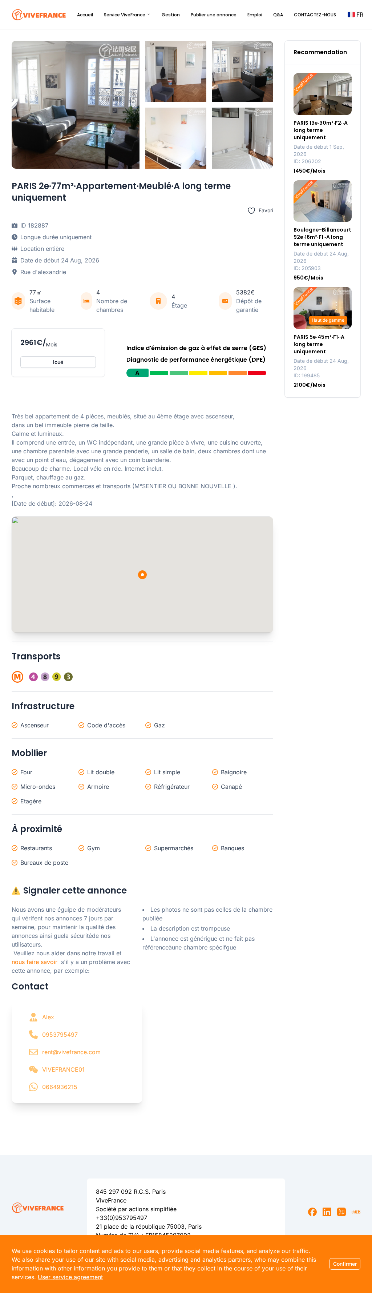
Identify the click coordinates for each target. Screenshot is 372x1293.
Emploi (254, 15)
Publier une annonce (213, 15)
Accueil (85, 15)
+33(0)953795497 (121, 1217)
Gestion (171, 15)
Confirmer (345, 1264)
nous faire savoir (34, 961)
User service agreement (70, 1277)
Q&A (278, 15)
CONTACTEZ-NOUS (315, 15)
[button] (355, 14)
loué (58, 362)
